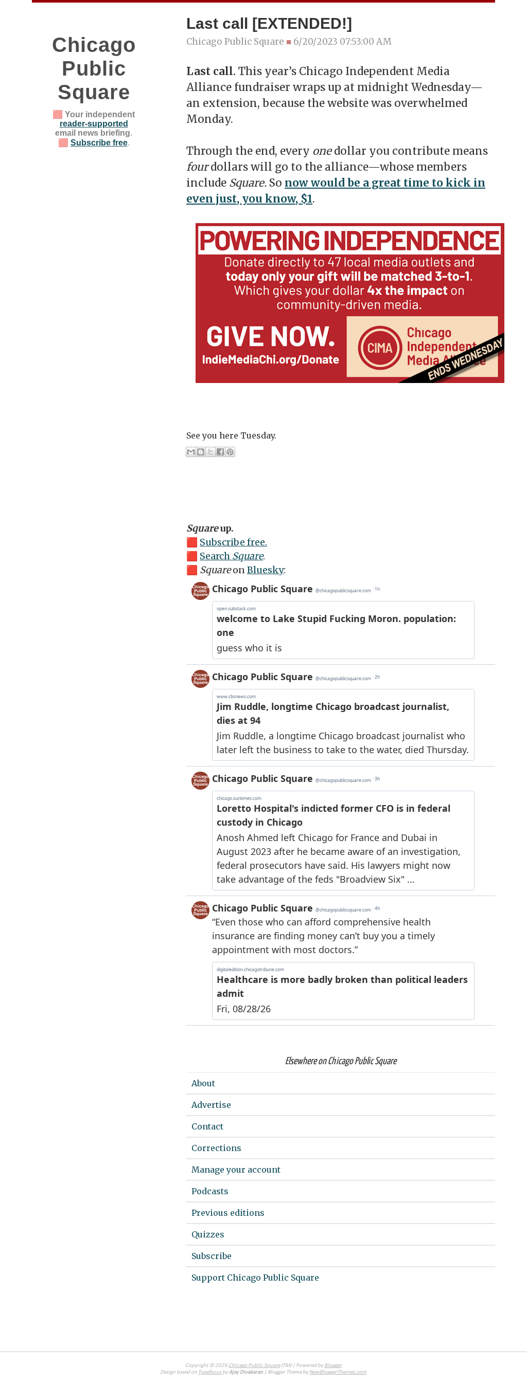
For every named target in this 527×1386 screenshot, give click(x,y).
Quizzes (207, 1234)
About (203, 1083)
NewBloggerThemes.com (337, 1372)
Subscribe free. (233, 542)
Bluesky (265, 570)
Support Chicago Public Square (255, 1277)
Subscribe (211, 1256)
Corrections (216, 1148)
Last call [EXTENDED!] (269, 23)
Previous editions (228, 1213)
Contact (207, 1126)
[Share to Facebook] (220, 452)
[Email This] (191, 452)
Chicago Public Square (94, 68)
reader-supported (94, 123)
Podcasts (210, 1191)
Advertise (211, 1105)
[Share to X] (210, 452)
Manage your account (235, 1169)
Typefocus (210, 1372)
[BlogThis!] (201, 452)
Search (231, 556)
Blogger (333, 1366)
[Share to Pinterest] (230, 452)
